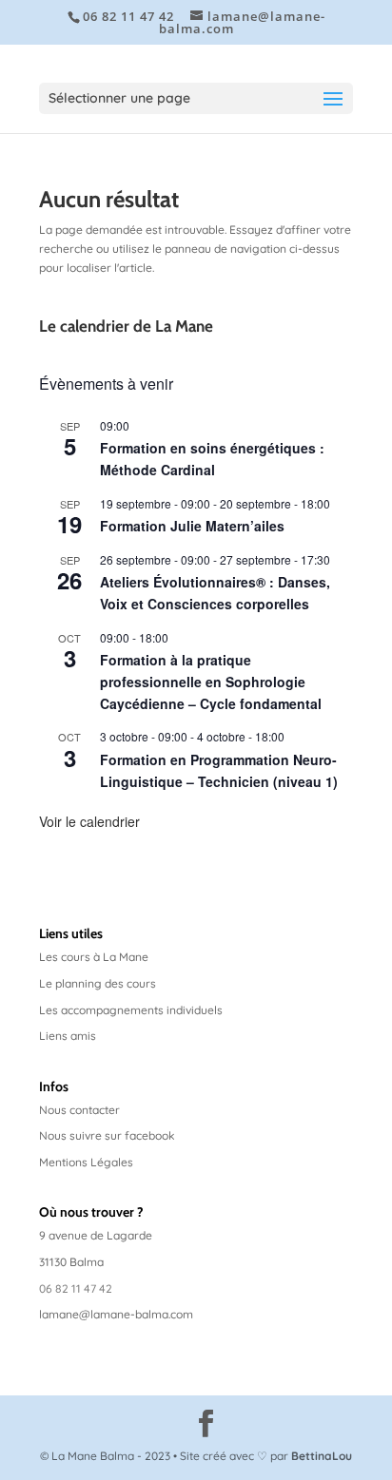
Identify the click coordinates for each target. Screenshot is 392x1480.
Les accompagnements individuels (131, 1010)
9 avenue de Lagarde (95, 1235)
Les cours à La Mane (93, 957)
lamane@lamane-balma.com (116, 1314)
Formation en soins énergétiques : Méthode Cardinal (212, 458)
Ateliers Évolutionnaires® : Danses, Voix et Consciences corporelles (215, 592)
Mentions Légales (86, 1162)
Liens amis (67, 1035)
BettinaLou (321, 1456)
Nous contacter (79, 1110)
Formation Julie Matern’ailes (192, 525)
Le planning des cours (97, 983)
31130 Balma (71, 1262)
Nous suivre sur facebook (107, 1135)
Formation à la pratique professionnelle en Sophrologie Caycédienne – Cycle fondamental (211, 681)
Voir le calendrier (89, 821)
